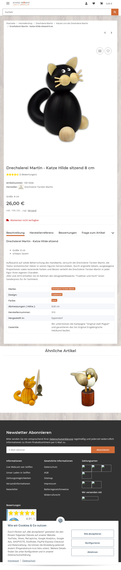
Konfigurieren (92, 543)
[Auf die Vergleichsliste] (99, 50)
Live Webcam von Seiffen (19, 466)
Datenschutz (50, 466)
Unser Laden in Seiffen (18, 472)
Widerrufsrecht (52, 494)
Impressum (50, 483)
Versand (32, 210)
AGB (46, 472)
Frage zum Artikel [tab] (93, 232)
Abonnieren (103, 449)
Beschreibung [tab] (15, 232)
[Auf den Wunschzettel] (108, 50)
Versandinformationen (18, 483)
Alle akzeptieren (92, 533)
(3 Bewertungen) (28, 174)
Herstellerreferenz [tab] (42, 232)
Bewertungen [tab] (68, 232)
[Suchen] (114, 12)
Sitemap (48, 478)
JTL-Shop (104, 566)
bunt (54, 300)
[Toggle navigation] (7, 2)
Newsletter (12, 489)
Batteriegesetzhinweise (56, 489)
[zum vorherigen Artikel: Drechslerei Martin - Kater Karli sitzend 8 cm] (105, 32)
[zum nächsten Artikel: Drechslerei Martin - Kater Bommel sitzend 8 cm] (111, 32)
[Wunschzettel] (94, 3)
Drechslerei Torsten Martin (63, 289)
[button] (86, 3)
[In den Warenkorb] (8, 43)
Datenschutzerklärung (61, 438)
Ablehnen (92, 552)
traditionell (56, 294)
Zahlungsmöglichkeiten (18, 478)
